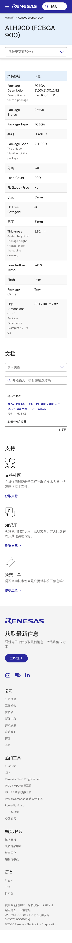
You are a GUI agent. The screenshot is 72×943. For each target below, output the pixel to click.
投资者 (9, 712)
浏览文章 (11, 546)
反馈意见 (25, 910)
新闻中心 (10, 718)
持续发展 (10, 725)
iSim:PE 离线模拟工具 (18, 792)
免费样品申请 (13, 846)
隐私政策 (33, 905)
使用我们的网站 (15, 905)
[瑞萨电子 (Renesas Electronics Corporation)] (24, 6)
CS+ (7, 772)
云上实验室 (12, 812)
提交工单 (11, 590)
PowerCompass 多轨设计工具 (24, 799)
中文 (8, 887)
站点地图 (10, 910)
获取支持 (11, 496)
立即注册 (16, 658)
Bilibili (7, 675)
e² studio (10, 766)
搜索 (54, 6)
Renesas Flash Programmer (22, 779)
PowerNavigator (15, 805)
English (9, 880)
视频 (8, 745)
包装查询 (10, 17)
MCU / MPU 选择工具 (18, 785)
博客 (8, 738)
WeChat (18, 675)
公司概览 (10, 699)
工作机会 (10, 705)
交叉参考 (10, 818)
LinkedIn (27, 675)
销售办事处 (12, 859)
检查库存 (10, 852)
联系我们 (10, 732)
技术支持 (10, 839)
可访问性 (47, 905)
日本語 (9, 893)
